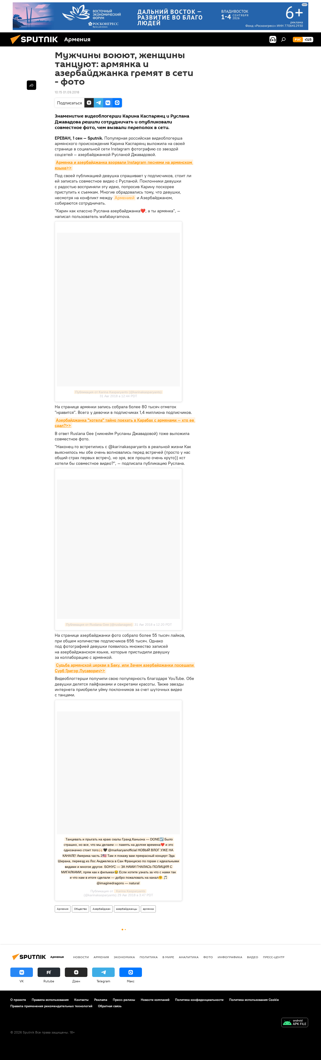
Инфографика (230, 957)
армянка (148, 909)
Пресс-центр (273, 957)
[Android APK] (295, 1023)
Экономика (124, 957)
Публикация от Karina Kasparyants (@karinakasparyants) (118, 392)
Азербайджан (101, 909)
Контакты (81, 1000)
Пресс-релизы (124, 1000)
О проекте (18, 1000)
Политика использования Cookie (254, 1000)
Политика (149, 957)
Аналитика (189, 957)
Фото (208, 957)
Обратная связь (109, 1006)
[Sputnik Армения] (36, 45)
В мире (168, 957)
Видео (252, 957)
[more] (31, 85)
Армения (62, 909)
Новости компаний (155, 1000)
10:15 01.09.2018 (67, 92)
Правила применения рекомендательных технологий (51, 1006)
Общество (80, 909)
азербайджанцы (126, 909)
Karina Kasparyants (130, 891)
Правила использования (50, 1000)
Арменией (124, 197)
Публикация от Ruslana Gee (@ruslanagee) (99, 624)
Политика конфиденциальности (199, 1000)
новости (81, 957)
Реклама (100, 1000)
